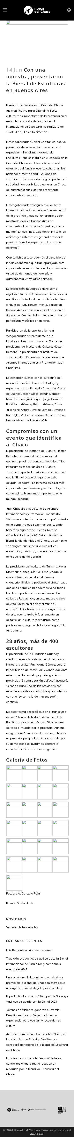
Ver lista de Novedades (22, 927)
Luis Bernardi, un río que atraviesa (29, 950)
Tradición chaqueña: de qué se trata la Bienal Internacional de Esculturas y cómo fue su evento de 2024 (37, 964)
